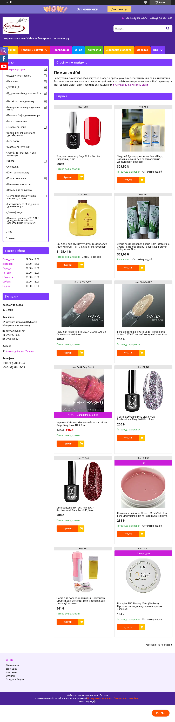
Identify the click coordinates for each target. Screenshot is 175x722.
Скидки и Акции (15, 679)
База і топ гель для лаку (20, 101)
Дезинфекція (15, 212)
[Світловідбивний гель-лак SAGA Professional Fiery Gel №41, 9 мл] (143, 390)
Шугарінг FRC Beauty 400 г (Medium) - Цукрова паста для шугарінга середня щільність (139, 606)
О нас (78, 50)
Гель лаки (12, 81)
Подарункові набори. (19, 75)
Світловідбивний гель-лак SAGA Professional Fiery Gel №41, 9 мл (136, 418)
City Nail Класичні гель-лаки (131, 84)
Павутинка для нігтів (19, 184)
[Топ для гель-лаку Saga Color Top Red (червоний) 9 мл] (83, 130)
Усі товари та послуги (157, 644)
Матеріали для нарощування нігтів (23, 108)
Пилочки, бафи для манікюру (23, 115)
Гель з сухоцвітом (17, 121)
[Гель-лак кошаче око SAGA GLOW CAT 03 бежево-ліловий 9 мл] (83, 305)
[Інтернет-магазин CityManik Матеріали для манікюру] (16, 25)
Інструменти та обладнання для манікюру (23, 205)
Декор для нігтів (16, 127)
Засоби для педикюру (19, 190)
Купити (68, 177)
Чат (163, 713)
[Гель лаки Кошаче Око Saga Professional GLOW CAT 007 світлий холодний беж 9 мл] (143, 305)
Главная (10, 50)
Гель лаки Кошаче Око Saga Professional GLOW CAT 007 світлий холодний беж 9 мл (142, 333)
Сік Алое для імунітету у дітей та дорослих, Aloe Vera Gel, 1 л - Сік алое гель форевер (82, 245)
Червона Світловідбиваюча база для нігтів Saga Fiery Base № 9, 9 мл (82, 424)
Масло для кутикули (18, 147)
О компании (12, 665)
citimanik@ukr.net (15, 331)
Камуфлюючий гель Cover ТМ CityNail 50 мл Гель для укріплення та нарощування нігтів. (142, 514)
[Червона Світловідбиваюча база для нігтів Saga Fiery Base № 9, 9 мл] (83, 390)
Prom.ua (104, 695)
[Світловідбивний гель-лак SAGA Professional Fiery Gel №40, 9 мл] (83, 481)
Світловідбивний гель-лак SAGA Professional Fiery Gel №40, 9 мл (75, 509)
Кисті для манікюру (18, 172)
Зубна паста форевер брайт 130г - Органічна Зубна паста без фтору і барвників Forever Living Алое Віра (143, 247)
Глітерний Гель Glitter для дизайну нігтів (21, 134)
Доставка (11, 668)
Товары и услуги (32, 50)
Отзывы (142, 50)
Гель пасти (13, 141)
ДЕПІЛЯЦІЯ (13, 87)
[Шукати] (167, 28)
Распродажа (61, 50)
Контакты (94, 50)
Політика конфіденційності (127, 698)
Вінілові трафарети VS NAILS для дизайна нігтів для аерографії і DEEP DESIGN (23, 220)
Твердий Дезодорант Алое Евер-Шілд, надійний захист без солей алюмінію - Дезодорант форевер (140, 159)
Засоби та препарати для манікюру (21, 153)
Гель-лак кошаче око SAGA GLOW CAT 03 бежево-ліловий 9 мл (81, 333)
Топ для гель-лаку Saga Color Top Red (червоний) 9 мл (79, 157)
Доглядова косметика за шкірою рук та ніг (21, 197)
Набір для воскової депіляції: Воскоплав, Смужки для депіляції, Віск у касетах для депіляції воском (81, 601)
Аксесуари (13, 166)
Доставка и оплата (119, 50)
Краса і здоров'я (16, 178)
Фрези (11, 161)
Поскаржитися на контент (99, 698)
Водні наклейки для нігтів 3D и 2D (24, 94)
